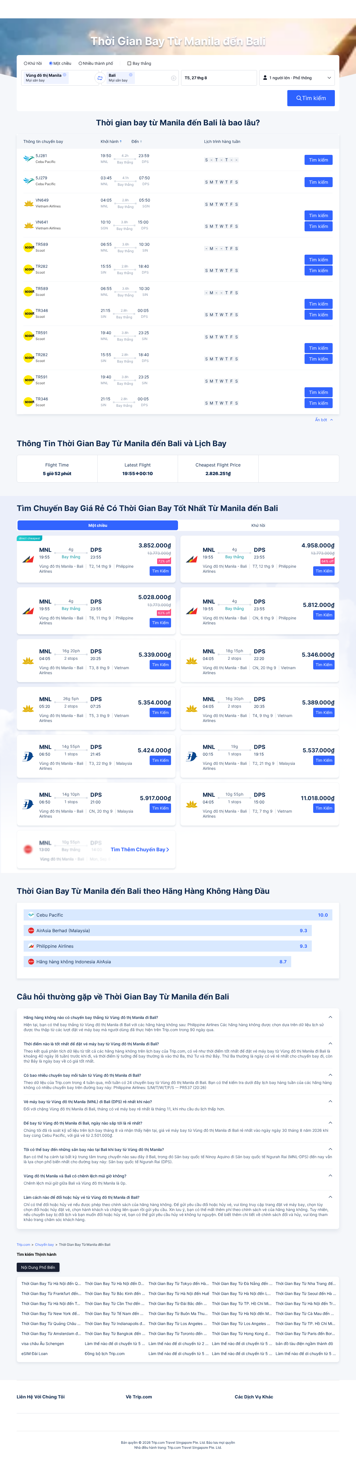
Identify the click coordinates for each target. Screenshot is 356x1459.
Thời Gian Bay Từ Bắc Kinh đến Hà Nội (116, 1293)
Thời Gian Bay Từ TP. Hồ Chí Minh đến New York (307, 1323)
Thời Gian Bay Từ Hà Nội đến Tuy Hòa (52, 1303)
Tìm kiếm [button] (318, 160)
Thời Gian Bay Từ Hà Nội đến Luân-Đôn (243, 1293)
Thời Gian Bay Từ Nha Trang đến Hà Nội (307, 1283)
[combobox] (71, 78)
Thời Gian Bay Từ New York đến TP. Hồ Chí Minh (52, 1313)
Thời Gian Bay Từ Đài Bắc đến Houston (180, 1303)
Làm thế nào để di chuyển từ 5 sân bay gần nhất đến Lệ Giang (180, 1353)
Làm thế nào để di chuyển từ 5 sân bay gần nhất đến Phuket (243, 1353)
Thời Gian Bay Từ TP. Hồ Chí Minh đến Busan (243, 1303)
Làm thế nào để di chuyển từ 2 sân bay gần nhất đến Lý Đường (180, 1343)
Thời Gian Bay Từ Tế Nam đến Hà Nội (116, 1313)
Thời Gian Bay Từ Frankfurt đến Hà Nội (52, 1293)
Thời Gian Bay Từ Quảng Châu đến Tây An (52, 1323)
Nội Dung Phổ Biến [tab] (38, 1267)
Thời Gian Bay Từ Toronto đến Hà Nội (180, 1333)
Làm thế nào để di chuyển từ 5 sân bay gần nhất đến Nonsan (243, 1343)
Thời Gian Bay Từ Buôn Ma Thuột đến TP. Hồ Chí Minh (180, 1313)
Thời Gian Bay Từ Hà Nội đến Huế (179, 1293)
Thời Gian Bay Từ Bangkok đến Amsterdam (116, 1333)
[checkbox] (139, 63)
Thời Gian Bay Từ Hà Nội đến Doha (116, 1283)
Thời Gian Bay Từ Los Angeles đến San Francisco (180, 1323)
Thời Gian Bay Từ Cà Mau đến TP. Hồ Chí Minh (307, 1313)
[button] (64, 75)
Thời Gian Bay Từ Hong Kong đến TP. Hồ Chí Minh (243, 1333)
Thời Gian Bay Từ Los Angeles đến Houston (243, 1323)
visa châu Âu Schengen (42, 1343)
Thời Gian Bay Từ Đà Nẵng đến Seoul (243, 1283)
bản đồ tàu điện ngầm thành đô (304, 1343)
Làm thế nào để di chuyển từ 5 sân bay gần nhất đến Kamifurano (307, 1353)
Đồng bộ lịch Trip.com (105, 1353)
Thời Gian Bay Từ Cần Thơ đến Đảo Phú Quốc (116, 1303)
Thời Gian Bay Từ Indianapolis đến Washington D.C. (116, 1323)
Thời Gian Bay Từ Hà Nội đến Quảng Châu (52, 1283)
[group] (60, 78)
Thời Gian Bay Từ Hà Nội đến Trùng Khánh (307, 1303)
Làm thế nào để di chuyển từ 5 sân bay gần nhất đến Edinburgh (116, 1343)
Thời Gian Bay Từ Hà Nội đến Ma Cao (243, 1313)
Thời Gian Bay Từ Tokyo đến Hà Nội (180, 1283)
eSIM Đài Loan (34, 1353)
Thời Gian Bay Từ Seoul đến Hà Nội (307, 1293)
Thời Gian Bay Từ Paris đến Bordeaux (307, 1333)
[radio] (32, 63)
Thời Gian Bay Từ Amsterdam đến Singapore (52, 1333)
